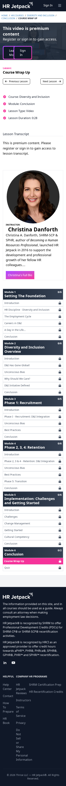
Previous (18, 81)
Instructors (23, 700)
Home (4, 15)
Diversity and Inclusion (40, 15)
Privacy (21, 723)
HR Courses (17, 15)
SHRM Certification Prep (45, 685)
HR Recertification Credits (46, 692)
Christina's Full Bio (20, 275)
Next (50, 81)
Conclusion (8, 18)
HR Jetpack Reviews (21, 689)
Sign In (48, 5)
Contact (8, 696)
